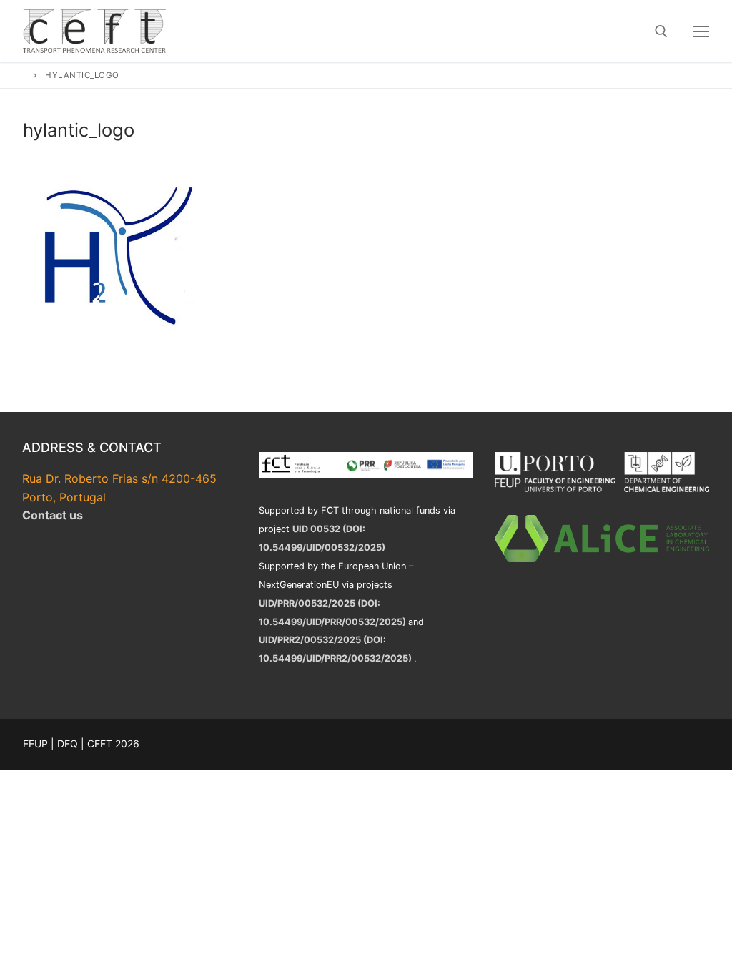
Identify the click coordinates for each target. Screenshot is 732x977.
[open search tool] (661, 31)
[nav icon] (701, 31)
